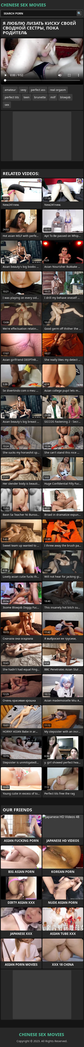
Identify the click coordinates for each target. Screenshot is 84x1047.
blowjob (65, 97)
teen (26, 97)
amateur (10, 90)
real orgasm (58, 90)
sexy (23, 90)
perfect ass (38, 90)
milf (52, 97)
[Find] (79, 13)
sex (7, 104)
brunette (40, 97)
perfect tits (12, 97)
